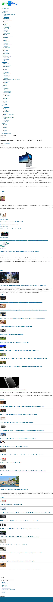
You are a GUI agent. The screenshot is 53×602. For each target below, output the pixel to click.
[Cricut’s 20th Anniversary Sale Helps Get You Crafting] (3, 460)
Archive (3, 592)
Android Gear (6, 9)
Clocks (5, 21)
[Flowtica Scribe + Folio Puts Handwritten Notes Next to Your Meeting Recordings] (3, 420)
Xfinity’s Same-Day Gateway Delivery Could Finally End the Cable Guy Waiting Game (17, 561)
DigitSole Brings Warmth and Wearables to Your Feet (11, 228)
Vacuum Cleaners (7, 47)
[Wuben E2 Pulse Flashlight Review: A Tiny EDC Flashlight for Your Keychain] (3, 323)
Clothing (5, 124)
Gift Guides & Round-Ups (6, 133)
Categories (1, 580)
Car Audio (6, 50)
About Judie (4, 582)
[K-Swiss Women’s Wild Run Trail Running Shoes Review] (3, 331)
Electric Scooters (7, 75)
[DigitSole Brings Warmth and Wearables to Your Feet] (9, 224)
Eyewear (5, 126)
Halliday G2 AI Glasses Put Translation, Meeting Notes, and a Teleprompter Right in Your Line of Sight (21, 553)
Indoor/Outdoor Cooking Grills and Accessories (12, 79)
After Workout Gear (7, 56)
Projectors (5, 34)
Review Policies (4, 585)
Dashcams (6, 51)
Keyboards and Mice (7, 92)
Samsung (8, 143)
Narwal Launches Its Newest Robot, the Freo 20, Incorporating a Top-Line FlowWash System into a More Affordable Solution (25, 512)
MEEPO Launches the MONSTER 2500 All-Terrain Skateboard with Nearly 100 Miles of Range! (19, 536)
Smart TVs (6, 37)
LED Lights (6, 30)
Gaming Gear (6, 111)
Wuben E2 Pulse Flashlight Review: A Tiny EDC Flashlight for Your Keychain (16, 326)
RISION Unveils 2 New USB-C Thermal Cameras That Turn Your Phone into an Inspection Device (20, 520)
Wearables (6, 60)
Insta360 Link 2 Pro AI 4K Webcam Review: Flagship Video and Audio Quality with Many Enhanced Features (22, 318)
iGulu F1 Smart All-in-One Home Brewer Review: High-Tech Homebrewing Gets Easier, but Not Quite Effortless (23, 285)
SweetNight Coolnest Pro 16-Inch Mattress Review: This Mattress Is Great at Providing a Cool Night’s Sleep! (22, 454)
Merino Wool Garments (8, 128)
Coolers (5, 69)
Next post (3, 191)
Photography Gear (7, 33)
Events (1, 219)
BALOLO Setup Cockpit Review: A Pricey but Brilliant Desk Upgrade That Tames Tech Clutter (19, 350)
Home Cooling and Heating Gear (9, 14)
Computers (4, 86)
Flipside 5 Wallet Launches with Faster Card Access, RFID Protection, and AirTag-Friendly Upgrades (20, 569)
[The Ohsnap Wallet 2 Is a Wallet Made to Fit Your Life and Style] (9, 387)
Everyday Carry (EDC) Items (9, 117)
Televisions (6, 43)
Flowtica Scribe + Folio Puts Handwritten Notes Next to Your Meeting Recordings (16, 422)
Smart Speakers (6, 41)
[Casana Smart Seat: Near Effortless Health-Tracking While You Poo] (3, 542)
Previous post (4, 189)
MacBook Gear (6, 98)
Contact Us (4, 593)
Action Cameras (6, 63)
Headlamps (6, 78)
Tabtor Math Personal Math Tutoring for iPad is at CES (11, 221)
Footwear (5, 127)
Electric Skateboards (7, 73)
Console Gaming (7, 107)
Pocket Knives (6, 118)
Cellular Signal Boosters (8, 20)
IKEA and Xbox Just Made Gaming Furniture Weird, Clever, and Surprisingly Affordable (18, 414)
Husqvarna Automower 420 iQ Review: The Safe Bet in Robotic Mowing (14, 342)
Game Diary (4, 105)
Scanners (5, 102)
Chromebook (6, 88)
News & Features (5, 219)
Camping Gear (6, 67)
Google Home (6, 27)
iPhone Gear (6, 11)
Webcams (5, 104)
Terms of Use (4, 591)
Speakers (5, 40)
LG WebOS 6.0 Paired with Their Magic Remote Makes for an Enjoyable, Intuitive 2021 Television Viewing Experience (24, 240)
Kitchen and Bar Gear (7, 28)
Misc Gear (3, 115)
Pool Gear (5, 83)
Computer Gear (6, 89)
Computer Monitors (7, 91)
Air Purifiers (6, 15)
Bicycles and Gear (7, 66)
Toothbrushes (6, 121)
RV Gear (5, 85)
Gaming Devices (7, 110)
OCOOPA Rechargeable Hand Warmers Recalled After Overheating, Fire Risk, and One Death (19, 528)
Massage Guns (6, 59)
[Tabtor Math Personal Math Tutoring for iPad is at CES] (3, 217)
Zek (4, 145)
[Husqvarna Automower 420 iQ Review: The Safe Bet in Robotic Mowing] (3, 339)
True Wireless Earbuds (8, 44)
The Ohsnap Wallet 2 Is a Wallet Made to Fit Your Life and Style (13, 390)
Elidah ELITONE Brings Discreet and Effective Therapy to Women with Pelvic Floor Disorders (19, 251)
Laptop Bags (8, 95)
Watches (5, 131)
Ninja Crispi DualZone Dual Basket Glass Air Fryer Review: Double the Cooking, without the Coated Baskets (22, 430)
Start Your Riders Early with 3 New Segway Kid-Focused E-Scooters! (14, 489)
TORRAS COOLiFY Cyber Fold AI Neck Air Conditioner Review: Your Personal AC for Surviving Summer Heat (23, 358)
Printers (5, 101)
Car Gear (3, 49)
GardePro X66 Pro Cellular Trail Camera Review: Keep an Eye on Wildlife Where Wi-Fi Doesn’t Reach (21, 366)
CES (4, 143)
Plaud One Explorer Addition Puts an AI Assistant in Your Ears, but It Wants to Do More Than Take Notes (22, 406)
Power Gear (6, 82)
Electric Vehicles (7, 76)
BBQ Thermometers (7, 65)
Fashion (3, 123)
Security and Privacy (7, 38)
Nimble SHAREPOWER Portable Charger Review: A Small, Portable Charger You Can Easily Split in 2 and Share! (23, 310)
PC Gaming (6, 112)
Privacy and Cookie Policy (6, 588)
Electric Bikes (6, 72)
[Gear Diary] (26, 3)
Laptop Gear (8, 96)
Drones (5, 70)
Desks (5, 24)
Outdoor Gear (4, 62)
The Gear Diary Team (5, 583)
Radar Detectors (6, 53)
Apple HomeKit (6, 18)
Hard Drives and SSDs (8, 99)
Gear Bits (1, 248)
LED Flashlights (7, 81)
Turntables (6, 46)
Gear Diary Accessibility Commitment (8, 589)
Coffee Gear (6, 22)
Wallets (5, 130)
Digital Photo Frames (7, 25)
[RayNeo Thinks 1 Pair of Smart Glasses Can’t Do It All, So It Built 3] (3, 444)
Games (5, 108)
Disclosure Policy (5, 586)
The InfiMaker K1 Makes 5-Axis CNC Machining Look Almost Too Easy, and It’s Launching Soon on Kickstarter (23, 470)
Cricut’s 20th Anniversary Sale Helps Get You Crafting (11, 462)
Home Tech (4, 12)
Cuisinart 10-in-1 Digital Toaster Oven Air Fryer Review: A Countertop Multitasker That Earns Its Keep (21, 302)
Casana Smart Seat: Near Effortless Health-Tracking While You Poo (14, 544)
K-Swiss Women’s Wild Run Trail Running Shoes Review (11, 334)
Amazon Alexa (6, 17)
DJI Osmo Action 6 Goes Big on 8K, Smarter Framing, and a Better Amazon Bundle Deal (18, 438)
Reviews (1, 270)
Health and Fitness (7, 57)
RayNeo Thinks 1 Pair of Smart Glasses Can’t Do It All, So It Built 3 (14, 446)
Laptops (5, 94)
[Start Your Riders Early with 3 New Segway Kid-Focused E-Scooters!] (9, 486)
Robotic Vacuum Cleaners (8, 36)
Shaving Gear (6, 120)
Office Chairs (6, 31)
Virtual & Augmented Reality (9, 114)
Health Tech (4, 54)
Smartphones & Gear (5, 8)
